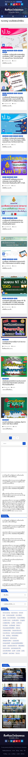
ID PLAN (21, 612)
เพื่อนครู (17, 750)
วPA (4, 635)
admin (14, 60)
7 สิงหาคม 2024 (7, 144)
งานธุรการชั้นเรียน (21, 617)
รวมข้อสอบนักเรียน (10, 50)
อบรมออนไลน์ (16, 640)
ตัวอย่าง (18, 625)
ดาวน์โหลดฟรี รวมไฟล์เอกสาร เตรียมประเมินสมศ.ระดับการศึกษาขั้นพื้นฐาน (13, 475)
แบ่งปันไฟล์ (5, 653)
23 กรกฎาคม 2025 (9, 695)
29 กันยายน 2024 (7, 103)
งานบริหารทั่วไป (15, 620)
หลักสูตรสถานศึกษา (7, 640)
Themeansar (24, 747)
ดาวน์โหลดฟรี (12, 625)
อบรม (9, 753)
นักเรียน (21, 750)
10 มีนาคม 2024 (7, 185)
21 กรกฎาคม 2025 (9, 710)
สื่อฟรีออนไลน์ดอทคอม (14, 9)
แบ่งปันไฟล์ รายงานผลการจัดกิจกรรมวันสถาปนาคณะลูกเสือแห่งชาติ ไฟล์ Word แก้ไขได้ (13, 584)
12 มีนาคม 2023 (7, 346)
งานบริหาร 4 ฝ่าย (6, 620)
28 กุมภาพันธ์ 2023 (8, 426)
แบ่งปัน (23, 650)
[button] (23, 16)
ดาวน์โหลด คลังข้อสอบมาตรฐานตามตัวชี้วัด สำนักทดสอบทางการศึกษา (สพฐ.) (13, 262)
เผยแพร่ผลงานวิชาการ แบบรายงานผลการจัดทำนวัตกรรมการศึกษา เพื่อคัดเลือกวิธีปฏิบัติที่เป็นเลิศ (13, 488)
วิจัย (24, 750)
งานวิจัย (13, 623)
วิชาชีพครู (5, 753)
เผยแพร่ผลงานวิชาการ (12, 645)
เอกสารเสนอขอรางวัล (15, 648)
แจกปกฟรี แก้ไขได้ (7, 650)
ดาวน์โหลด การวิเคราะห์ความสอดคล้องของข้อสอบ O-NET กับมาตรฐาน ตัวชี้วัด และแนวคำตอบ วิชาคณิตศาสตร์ (13, 56)
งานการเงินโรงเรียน (11, 617)
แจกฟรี (13, 650)
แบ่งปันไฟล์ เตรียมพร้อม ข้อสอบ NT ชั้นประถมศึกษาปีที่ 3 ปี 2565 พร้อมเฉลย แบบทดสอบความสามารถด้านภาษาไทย (13, 302)
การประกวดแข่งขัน (10, 615)
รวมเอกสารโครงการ (16, 630)
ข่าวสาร (13, 750)
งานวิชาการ (4, 50)
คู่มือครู (4, 617)
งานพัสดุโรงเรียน (6, 623)
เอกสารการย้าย (6, 648)
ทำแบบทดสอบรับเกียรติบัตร (8, 628)
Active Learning (6, 612)
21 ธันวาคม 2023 (7, 307)
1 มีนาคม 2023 (7, 387)
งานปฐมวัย (22, 620)
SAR (4, 615)
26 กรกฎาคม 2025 (9, 679)
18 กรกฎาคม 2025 (9, 726)
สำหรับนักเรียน (20, 50)
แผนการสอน (11, 653)
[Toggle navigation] (13, 16)
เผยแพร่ (4, 645)
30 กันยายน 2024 (7, 60)
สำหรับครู (15, 50)
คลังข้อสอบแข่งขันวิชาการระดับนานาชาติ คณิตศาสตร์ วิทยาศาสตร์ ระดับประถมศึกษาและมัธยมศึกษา (14, 383)
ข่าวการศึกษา (19, 615)
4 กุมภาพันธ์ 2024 (7, 226)
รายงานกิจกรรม (6, 633)
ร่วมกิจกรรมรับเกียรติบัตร (16, 633)
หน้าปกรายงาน (13, 638)
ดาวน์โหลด (5, 625)
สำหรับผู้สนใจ (4, 52)
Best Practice (14, 612)
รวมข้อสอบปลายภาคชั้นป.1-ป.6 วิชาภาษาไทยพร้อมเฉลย (13, 343)
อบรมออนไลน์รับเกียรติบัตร (17, 643)
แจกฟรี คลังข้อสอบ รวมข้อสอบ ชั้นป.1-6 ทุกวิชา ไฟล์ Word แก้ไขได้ (14, 423)
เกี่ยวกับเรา (23, 753)
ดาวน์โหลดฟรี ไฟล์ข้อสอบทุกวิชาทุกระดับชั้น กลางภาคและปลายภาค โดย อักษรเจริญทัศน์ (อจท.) (12, 222)
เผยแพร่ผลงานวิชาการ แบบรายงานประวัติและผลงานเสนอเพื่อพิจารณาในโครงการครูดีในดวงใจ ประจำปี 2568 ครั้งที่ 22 (13, 482)
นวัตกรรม (18, 628)
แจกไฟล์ (18, 650)
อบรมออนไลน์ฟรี (6, 643)
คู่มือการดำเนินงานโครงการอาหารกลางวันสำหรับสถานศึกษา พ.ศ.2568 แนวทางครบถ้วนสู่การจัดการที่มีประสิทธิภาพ (13, 495)
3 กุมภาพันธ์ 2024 (7, 265)
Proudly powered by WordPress (7, 747)
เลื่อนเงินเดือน (21, 645)
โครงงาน (18, 653)
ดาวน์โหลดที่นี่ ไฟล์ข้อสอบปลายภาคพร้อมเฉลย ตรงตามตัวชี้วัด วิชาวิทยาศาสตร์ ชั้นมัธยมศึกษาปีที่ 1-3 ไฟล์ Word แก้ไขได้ (13, 182)
